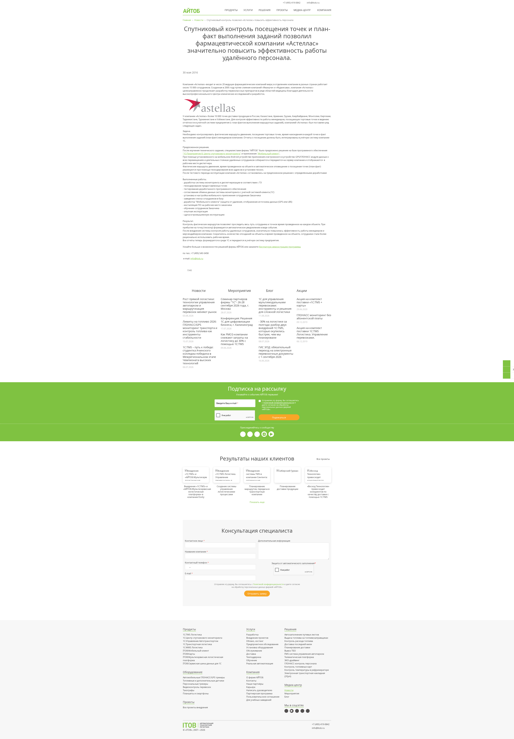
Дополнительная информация (274, 540)
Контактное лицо (195, 540)
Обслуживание (254, 650)
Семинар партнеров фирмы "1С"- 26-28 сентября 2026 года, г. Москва (235, 304)
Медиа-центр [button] (302, 10)
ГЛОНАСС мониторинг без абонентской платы (314, 317)
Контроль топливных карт (298, 666)
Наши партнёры (254, 683)
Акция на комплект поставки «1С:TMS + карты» (309, 302)
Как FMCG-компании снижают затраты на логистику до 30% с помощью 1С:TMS (234, 339)
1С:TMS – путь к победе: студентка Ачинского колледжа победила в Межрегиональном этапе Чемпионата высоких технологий (199, 355)
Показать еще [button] (257, 502)
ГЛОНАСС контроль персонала (300, 663)
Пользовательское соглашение (262, 696)
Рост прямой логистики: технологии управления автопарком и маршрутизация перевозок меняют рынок (200, 306)
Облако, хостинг (254, 641)
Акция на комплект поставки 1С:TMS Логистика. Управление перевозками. (312, 332)
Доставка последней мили (298, 644)
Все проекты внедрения (195, 707)
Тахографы (188, 690)
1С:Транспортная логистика (197, 644)
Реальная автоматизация (259, 663)
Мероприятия (291, 693)
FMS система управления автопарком (304, 653)
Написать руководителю (259, 690)
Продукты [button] (231, 10)
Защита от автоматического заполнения (294, 563)
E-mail (189, 573)
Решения (265, 10)
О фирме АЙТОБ (254, 677)
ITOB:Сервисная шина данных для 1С (202, 663)
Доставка (251, 653)
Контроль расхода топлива (298, 641)
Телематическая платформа (299, 657)
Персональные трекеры (195, 683)
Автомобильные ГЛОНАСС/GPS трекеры (204, 677)
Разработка (252, 634)
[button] (325, 2)
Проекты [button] (282, 10)
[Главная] (200, 725)
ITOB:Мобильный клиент (196, 650)
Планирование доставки (297, 647)
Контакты (251, 680)
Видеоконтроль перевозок (197, 687)
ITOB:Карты (189, 653)
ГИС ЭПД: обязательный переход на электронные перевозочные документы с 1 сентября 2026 (276, 352)
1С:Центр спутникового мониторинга (202, 637)
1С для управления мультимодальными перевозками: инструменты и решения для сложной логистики (275, 306)
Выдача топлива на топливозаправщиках (306, 637)
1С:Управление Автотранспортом (200, 641)
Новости (288, 690)
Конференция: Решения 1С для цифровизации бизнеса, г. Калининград (237, 321)
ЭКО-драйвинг (291, 660)
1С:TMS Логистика (192, 634)
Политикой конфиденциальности (278, 402)
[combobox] (188, 567)
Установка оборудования (259, 647)
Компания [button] (324, 10)
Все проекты (323, 459)
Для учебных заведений (258, 699)
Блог (286, 696)
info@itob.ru (313, 2)
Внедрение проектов (257, 637)
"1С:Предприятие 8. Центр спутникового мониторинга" (212, 153)
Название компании (196, 551)
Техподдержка (253, 657)
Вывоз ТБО (290, 650)
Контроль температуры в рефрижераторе (306, 669)
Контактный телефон (197, 562)
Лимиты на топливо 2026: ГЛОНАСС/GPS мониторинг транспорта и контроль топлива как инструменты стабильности (200, 329)
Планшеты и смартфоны (196, 693)
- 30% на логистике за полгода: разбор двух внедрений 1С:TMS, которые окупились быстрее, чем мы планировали (273, 329)
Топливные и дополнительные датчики (203, 680)
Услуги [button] (248, 10)
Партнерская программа (259, 693)
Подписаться (279, 417)
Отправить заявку (257, 593)
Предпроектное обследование (262, 644)
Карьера (250, 687)
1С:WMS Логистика (193, 647)
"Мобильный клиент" (268, 153)
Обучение (251, 660)
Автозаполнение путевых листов (301, 634)
